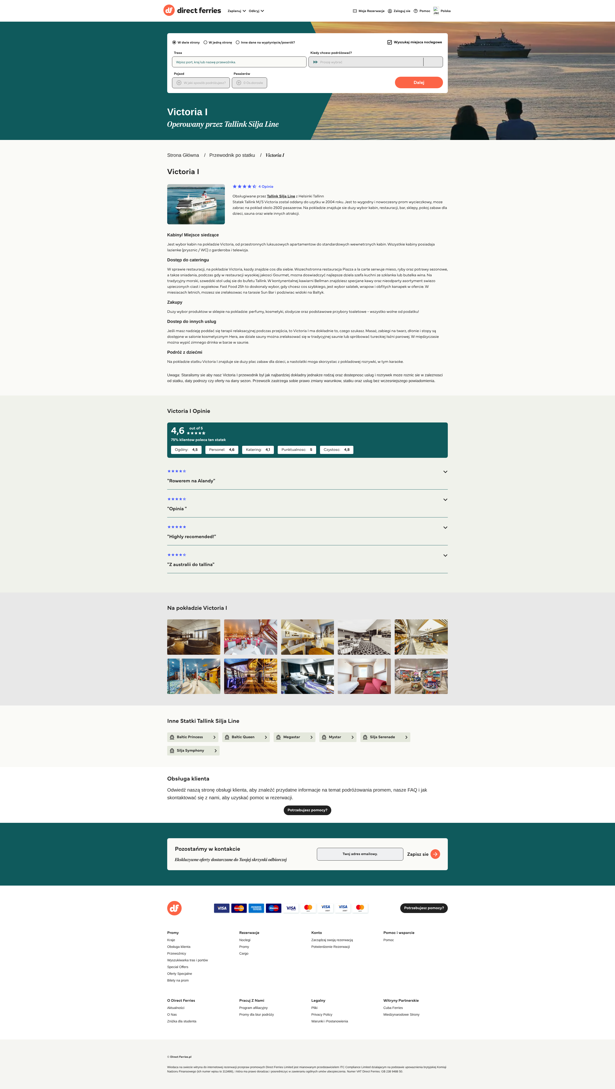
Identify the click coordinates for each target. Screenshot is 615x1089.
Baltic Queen (243, 737)
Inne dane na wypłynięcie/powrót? (268, 42)
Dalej (419, 82)
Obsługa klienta (179, 947)
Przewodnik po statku (232, 155)
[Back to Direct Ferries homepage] (192, 11)
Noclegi (245, 940)
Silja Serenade (382, 737)
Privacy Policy (321, 1014)
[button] (307, 476)
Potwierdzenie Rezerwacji (330, 947)
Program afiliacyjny (253, 1008)
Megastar (291, 737)
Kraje (171, 940)
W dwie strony (189, 42)
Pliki (314, 1008)
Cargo (243, 953)
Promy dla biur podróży (256, 1014)
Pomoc (388, 940)
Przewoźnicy (176, 953)
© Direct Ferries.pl (179, 1056)
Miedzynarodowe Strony (401, 1014)
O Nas (172, 1014)
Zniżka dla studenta (181, 1021)
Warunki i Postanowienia (329, 1021)
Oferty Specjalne (179, 974)
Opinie (265, 187)
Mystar (335, 737)
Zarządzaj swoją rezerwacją (332, 940)
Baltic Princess (190, 737)
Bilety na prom (178, 980)
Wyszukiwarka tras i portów (187, 960)
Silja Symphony (190, 751)
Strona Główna (183, 155)
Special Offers (177, 967)
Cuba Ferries (393, 1008)
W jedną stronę (220, 42)
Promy (244, 947)
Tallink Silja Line (281, 196)
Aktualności (175, 1008)
